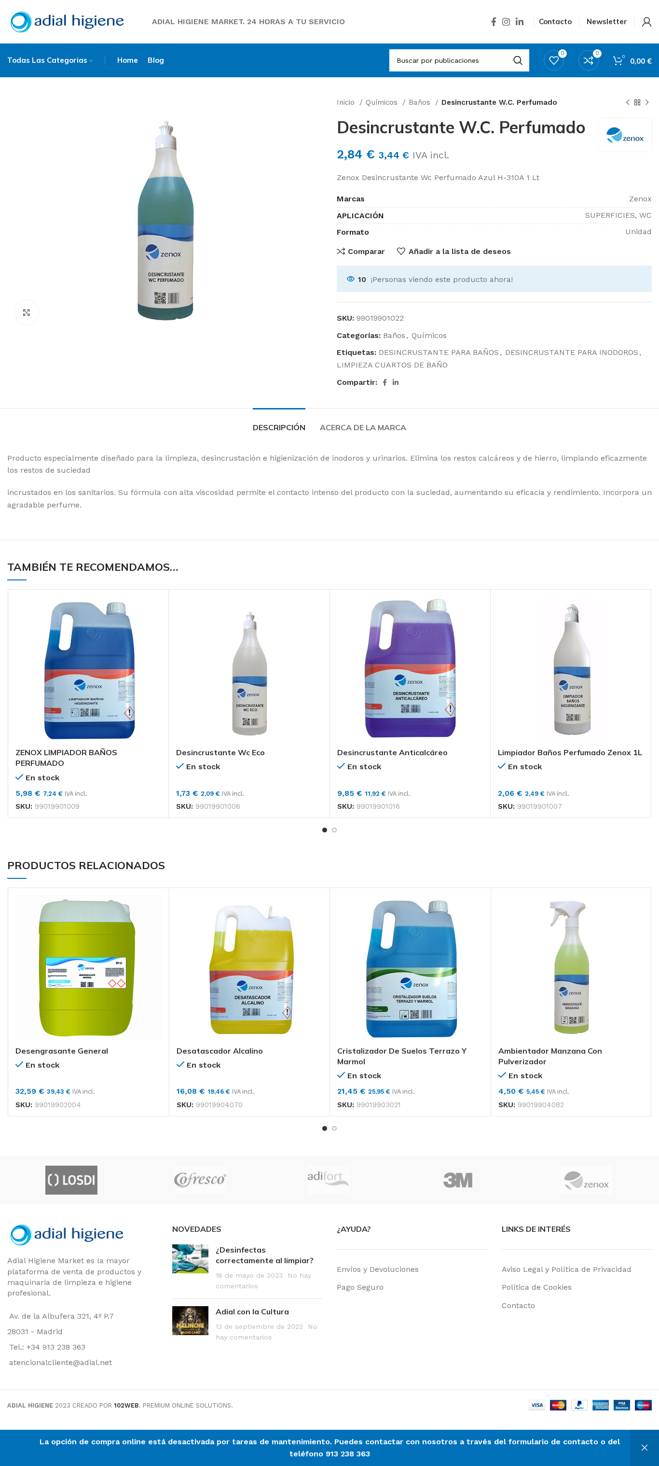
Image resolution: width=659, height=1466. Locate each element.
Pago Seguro (360, 1287)
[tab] (279, 422)
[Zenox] (586, 1180)
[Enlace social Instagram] (506, 21)
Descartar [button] (644, 1448)
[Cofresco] (200, 1180)
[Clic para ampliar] (26, 312)
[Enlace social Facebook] (493, 21)
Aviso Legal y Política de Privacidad (567, 1269)
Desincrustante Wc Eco (220, 752)
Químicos (383, 102)
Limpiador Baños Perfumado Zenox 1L (570, 752)
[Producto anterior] (627, 102)
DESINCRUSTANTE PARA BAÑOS (439, 352)
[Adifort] (328, 1180)
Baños (421, 102)
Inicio (347, 102)
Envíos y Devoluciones (378, 1269)
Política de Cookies (537, 1287)
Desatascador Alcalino (220, 1051)
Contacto (518, 1305)
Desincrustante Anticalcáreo (392, 752)
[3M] (457, 1180)
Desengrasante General (61, 1051)
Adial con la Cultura (252, 1311)
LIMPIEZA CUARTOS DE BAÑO (392, 364)
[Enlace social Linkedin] (519, 21)
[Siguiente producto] (647, 102)
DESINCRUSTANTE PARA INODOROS (571, 352)
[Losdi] (71, 1180)
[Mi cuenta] (647, 21)
